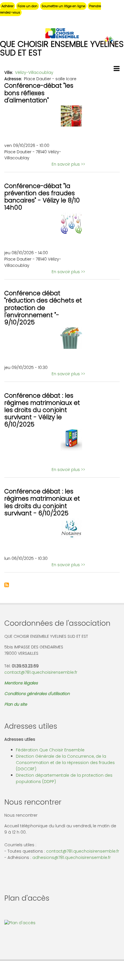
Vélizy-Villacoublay (34, 72)
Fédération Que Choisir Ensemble (50, 750)
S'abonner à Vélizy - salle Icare (6, 585)
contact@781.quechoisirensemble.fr (40, 672)
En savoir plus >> (68, 164)
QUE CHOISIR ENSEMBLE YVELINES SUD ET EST (62, 48)
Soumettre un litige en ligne (63, 6)
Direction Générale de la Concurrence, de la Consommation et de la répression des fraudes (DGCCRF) (65, 762)
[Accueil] (62, 33)
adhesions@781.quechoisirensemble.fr (71, 857)
